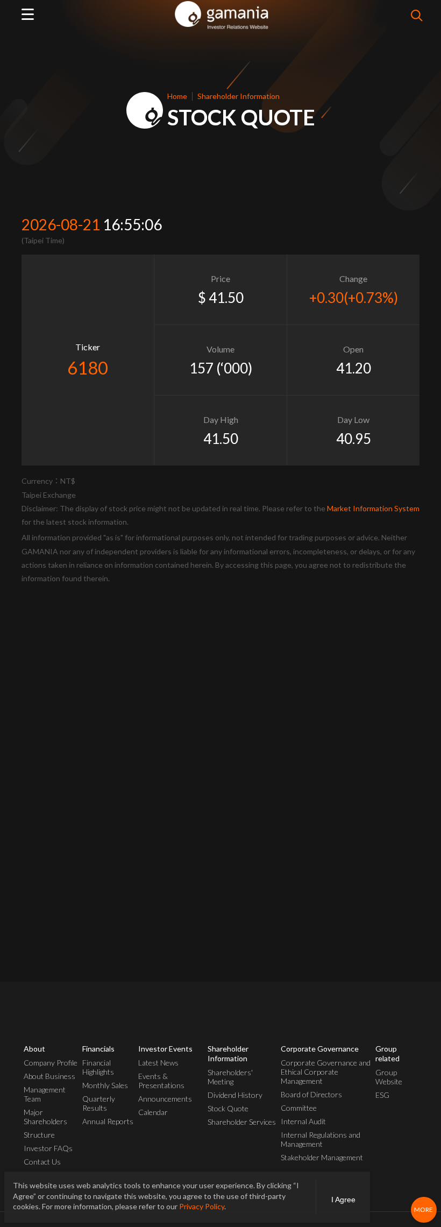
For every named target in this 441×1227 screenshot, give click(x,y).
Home (177, 96)
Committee (299, 1107)
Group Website (388, 1077)
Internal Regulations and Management (320, 1139)
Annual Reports (107, 1121)
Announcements (165, 1098)
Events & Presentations (161, 1080)
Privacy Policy (201, 1206)
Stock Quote (228, 1108)
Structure (39, 1134)
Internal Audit (303, 1121)
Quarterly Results (98, 1103)
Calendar (153, 1112)
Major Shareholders (45, 1117)
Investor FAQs (48, 1148)
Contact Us (42, 1161)
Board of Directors (311, 1094)
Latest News (158, 1062)
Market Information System (373, 508)
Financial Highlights (98, 1067)
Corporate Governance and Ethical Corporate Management (326, 1071)
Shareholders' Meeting (230, 1077)
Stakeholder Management (322, 1157)
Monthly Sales (105, 1085)
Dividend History (235, 1094)
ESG (382, 1094)
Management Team (45, 1094)
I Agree (343, 1199)
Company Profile (50, 1062)
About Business (49, 1076)
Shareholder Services (242, 1121)
